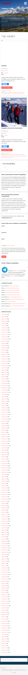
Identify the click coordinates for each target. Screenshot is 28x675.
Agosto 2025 (4, 341)
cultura (7, 154)
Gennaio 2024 (4, 383)
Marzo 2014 (4, 645)
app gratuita (12, 275)
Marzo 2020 (4, 485)
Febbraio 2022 (4, 434)
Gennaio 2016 (4, 596)
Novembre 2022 (4, 414)
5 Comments (5, 135)
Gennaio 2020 (4, 490)
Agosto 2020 (4, 474)
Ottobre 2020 (4, 470)
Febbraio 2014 (4, 647)
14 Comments (5, 72)
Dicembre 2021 (4, 439)
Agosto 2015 (4, 607)
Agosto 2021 (4, 447)
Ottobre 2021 (4, 443)
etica (21, 154)
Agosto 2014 (4, 634)
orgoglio (8, 93)
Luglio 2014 (3, 636)
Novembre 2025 (4, 334)
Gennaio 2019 (4, 516)
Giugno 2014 (4, 639)
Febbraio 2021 (4, 461)
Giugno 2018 (4, 532)
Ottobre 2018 (4, 523)
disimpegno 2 (14, 92)
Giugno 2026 (4, 319)
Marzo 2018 (4, 539)
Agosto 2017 (4, 554)
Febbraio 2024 (4, 381)
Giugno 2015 (4, 612)
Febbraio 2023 (4, 407)
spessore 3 (22, 93)
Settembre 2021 (4, 445)
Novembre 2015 (4, 601)
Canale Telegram (17, 270)
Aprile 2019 (3, 510)
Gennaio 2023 (4, 410)
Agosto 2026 (4, 314)
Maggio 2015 (4, 614)
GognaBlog (6, 3)
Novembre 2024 (4, 361)
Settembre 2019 (4, 499)
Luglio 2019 (3, 503)
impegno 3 (23, 92)
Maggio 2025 (4, 347)
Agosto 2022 (4, 421)
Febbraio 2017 (4, 567)
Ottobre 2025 (4, 336)
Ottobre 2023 (4, 390)
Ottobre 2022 (4, 416)
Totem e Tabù (7, 90)
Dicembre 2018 (4, 519)
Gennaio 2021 (4, 463)
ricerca (12, 93)
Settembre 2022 (4, 419)
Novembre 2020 (4, 467)
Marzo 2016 (4, 592)
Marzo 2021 (4, 459)
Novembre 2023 (4, 387)
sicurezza (3, 157)
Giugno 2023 (4, 399)
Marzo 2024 (4, 378)
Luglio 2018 (3, 530)
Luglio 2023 (3, 396)
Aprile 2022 (3, 430)
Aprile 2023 (3, 403)
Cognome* (4, 232)
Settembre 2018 (4, 525)
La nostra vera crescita (14, 285)
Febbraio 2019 (4, 514)
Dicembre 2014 (4, 625)
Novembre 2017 (4, 547)
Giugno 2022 (4, 425)
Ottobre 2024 (4, 363)
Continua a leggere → (7, 87)
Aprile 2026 (3, 323)
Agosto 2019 (4, 501)
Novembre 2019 (4, 494)
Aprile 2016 (3, 590)
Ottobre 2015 (4, 603)
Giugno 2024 (4, 372)
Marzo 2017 (4, 565)
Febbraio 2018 (4, 541)
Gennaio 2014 (4, 650)
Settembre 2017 (4, 552)
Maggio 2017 (4, 561)
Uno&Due (4, 65)
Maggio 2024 (4, 374)
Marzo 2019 (4, 512)
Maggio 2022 (4, 427)
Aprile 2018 (3, 536)
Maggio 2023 (4, 401)
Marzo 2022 (4, 432)
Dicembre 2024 (4, 359)
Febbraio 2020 (4, 487)
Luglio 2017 (3, 556)
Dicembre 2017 (4, 545)
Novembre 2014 (4, 627)
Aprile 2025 (3, 350)
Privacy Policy (4, 659)
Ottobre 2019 (4, 496)
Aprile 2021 (3, 456)
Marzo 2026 (4, 325)
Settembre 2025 (4, 339)
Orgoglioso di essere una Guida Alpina (11, 128)
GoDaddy (14, 672)
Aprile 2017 (3, 563)
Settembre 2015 (4, 605)
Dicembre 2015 (4, 599)
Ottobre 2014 (4, 630)
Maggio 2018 (4, 534)
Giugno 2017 (4, 559)
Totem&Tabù (5, 70)
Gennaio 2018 (4, 543)
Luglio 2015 (3, 610)
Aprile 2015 (3, 616)
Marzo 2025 (4, 352)
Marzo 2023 (4, 405)
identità (19, 92)
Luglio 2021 (3, 450)
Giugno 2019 (4, 505)
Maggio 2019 (4, 507)
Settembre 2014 (4, 632)
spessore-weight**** (9, 157)
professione (17, 156)
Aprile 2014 (3, 643)
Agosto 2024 (4, 367)
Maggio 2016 (4, 587)
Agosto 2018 (4, 527)
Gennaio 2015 (4, 623)
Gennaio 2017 (4, 570)
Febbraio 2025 (4, 354)
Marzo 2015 (4, 619)
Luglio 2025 (3, 343)
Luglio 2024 (3, 370)
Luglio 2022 (3, 423)
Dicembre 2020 (4, 465)
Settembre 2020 (4, 472)
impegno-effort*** (7, 156)
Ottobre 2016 (4, 576)
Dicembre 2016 (4, 572)
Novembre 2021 (4, 441)
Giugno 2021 (4, 452)
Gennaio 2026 (4, 330)
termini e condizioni (10, 245)
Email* (2, 239)
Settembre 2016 (4, 579)
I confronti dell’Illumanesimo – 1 (16, 297)
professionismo (23, 156)
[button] (26, 2)
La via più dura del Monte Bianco (12, 288)
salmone (15, 93)
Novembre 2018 (4, 521)
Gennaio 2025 (4, 356)
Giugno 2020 (4, 479)
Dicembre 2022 (4, 412)
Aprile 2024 (3, 376)
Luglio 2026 (3, 316)
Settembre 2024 (4, 365)
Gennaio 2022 (4, 436)
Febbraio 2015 (4, 621)
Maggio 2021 (4, 454)
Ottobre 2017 (4, 550)
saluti (18, 93)
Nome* (3, 226)
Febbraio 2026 (4, 327)
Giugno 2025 (4, 345)
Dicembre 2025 (4, 332)
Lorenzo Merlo (4, 93)
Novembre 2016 (4, 574)
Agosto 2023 (4, 394)
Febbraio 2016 (4, 594)
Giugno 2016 (4, 585)
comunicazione (9, 92)
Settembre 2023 (4, 392)
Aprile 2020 (3, 483)
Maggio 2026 (4, 321)
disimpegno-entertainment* (14, 154)
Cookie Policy (11, 659)
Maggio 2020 (4, 481)
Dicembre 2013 (4, 652)
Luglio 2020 (3, 476)
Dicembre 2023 (4, 385)
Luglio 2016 (3, 583)
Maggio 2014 (4, 641)
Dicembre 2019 (4, 492)
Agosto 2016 (4, 581)
